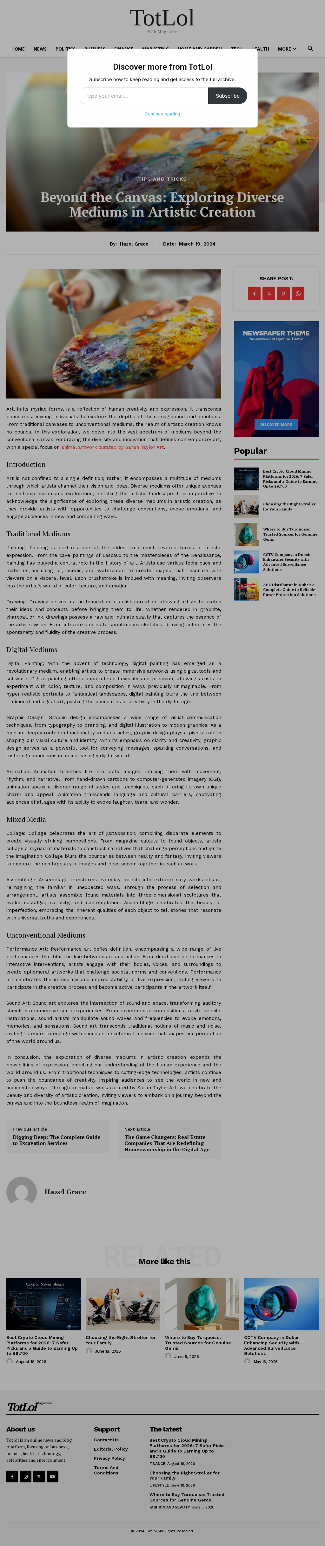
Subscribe (228, 96)
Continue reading (162, 113)
